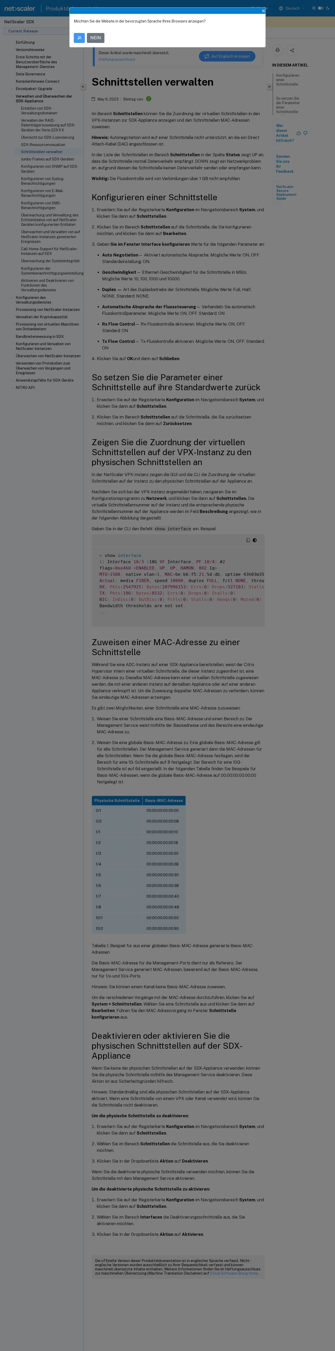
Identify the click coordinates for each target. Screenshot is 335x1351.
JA (79, 37)
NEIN (95, 37)
